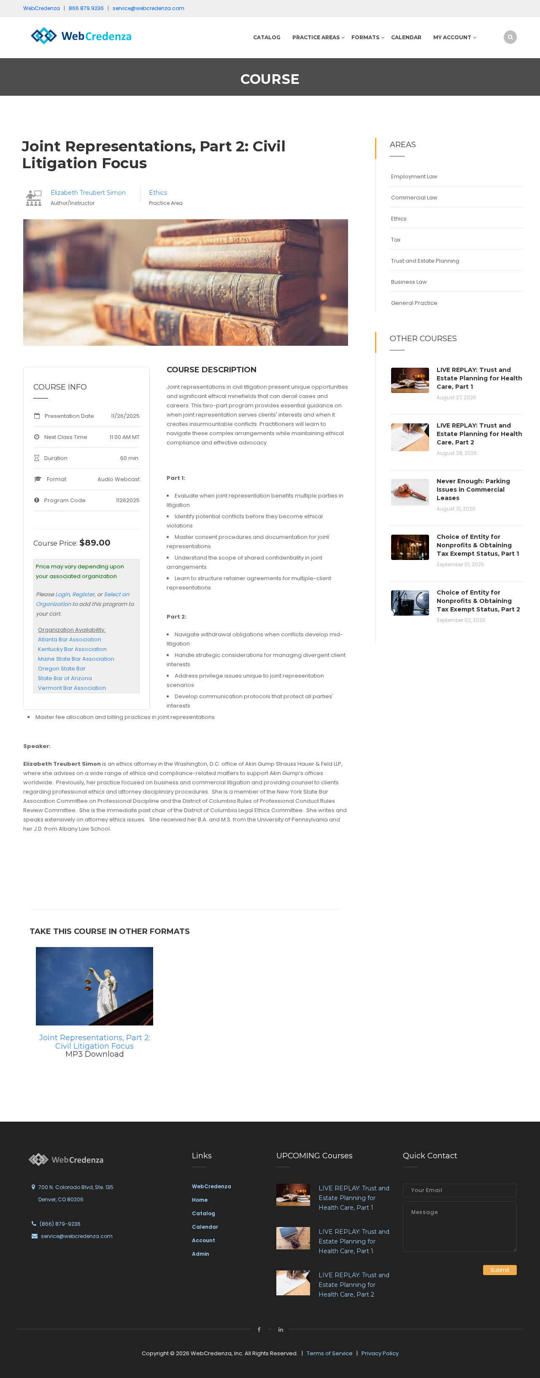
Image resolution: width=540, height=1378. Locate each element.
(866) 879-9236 (60, 1223)
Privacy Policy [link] (380, 1353)
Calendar (406, 37)
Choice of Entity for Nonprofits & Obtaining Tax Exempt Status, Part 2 (478, 601)
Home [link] (200, 1199)
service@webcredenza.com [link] (148, 8)
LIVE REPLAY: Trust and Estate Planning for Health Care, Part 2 (479, 434)
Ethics (158, 192)
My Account (452, 37)
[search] (510, 37)
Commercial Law (414, 198)
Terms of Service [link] (330, 1353)
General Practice (414, 303)
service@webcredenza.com (77, 1236)
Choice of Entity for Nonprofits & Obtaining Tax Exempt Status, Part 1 (478, 545)
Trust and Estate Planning (425, 261)
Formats (365, 37)
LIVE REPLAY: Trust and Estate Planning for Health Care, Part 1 (479, 378)
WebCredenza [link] (211, 1186)
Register (83, 594)
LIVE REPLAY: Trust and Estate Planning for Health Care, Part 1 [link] (354, 1197)
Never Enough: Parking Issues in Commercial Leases (473, 489)
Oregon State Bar (62, 669)
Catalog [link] (203, 1213)
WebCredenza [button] (41, 8)
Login (62, 594)
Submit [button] (500, 1269)
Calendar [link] (205, 1226)
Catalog (267, 37)
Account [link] (203, 1240)
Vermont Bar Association (72, 688)
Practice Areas (316, 37)
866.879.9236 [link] (86, 8)
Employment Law (414, 176)
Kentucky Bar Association (72, 649)
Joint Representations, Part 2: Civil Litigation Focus (94, 1042)
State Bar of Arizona (65, 678)
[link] (80, 35)
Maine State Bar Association (76, 659)
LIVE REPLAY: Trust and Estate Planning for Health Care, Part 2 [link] (354, 1284)
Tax (395, 240)
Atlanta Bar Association (69, 639)
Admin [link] (200, 1253)
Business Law (409, 282)
